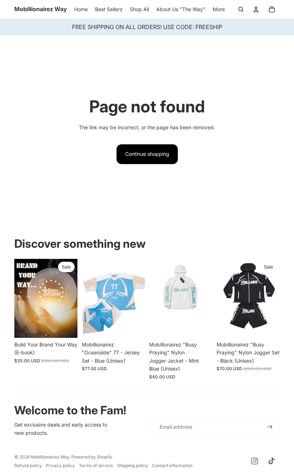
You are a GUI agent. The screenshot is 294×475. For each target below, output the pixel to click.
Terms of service (96, 465)
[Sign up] (269, 427)
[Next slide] (139, 298)
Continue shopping (147, 154)
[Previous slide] (87, 298)
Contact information (172, 465)
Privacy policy (60, 465)
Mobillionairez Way (50, 457)
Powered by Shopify (91, 457)
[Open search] (241, 9)
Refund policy (28, 465)
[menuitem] (219, 9)
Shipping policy (132, 465)
